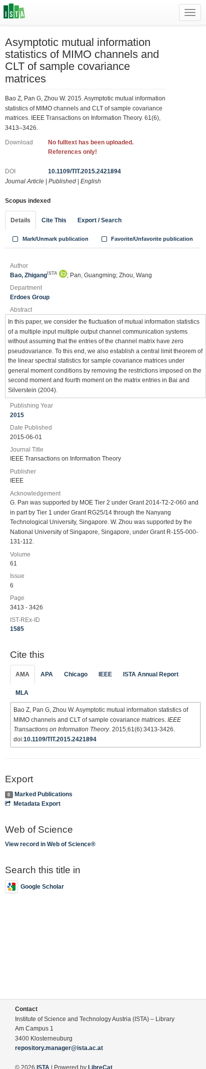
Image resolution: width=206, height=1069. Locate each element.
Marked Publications (43, 794)
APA (46, 674)
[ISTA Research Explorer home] (14, 12)
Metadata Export (37, 803)
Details (20, 220)
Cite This (54, 220)
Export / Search (100, 220)
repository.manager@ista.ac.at (59, 1048)
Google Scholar (42, 886)
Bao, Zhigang (34, 275)
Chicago (76, 674)
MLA (22, 692)
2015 (17, 415)
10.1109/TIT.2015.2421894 (84, 171)
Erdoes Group (30, 297)
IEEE (105, 674)
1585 (17, 628)
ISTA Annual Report (150, 674)
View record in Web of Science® (50, 844)
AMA (23, 674)
